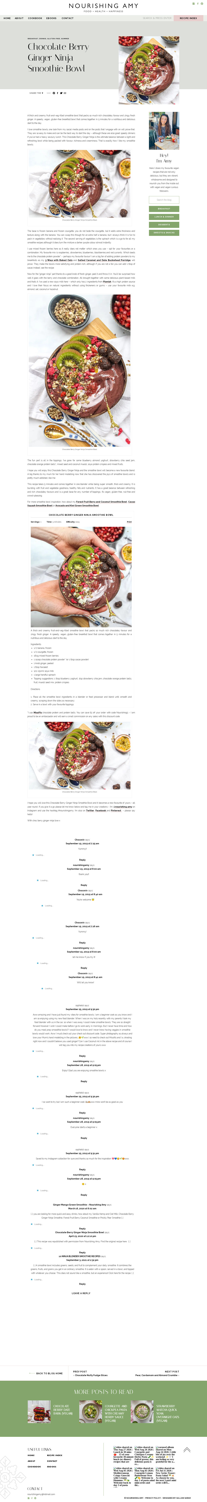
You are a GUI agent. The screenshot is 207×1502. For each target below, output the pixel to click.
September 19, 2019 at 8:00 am (84, 869)
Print (129, 522)
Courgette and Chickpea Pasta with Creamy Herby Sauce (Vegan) (116, 1413)
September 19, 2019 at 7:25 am (82, 843)
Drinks (42, 38)
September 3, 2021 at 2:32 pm (82, 1260)
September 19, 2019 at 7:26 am (82, 926)
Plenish (107, 281)
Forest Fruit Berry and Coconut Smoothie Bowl (101, 502)
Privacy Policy (153, 1498)
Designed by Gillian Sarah (177, 1498)
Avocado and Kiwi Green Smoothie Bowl (77, 505)
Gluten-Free (53, 38)
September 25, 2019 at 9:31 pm (82, 1153)
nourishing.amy (123, 807)
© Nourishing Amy (133, 1498)
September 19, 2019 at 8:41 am (85, 977)
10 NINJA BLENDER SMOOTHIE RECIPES (79, 1256)
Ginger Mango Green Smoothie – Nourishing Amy (79, 1205)
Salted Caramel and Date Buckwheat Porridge (104, 260)
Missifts (38, 712)
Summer (65, 38)
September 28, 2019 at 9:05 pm (84, 1065)
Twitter (90, 810)
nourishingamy (81, 865)
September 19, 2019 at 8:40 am (85, 894)
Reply (82, 860)
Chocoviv (80, 840)
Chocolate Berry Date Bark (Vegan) (63, 1409)
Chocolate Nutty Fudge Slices (91, 1375)
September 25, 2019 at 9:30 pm (82, 1009)
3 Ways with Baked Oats (58, 260)
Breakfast (33, 38)
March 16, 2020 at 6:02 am (82, 1208)
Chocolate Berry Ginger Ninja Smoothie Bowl (79, 1232)
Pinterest (116, 810)
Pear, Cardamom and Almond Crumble (156, 1375)
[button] (149, 70)
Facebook (101, 810)
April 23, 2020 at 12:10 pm (82, 1236)
